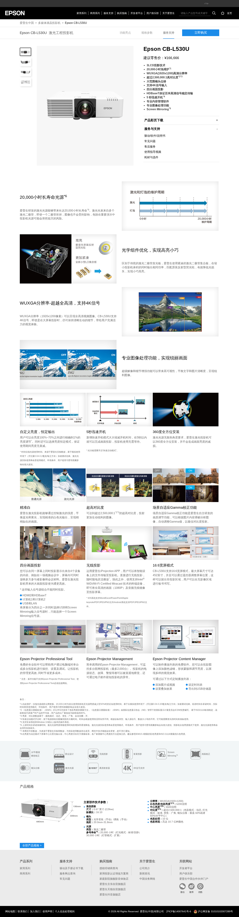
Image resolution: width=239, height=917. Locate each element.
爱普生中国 (27, 22)
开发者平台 (137, 13)
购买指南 (122, 13)
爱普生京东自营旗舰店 (113, 883)
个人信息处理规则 (65, 911)
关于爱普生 (168, 13)
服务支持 (108, 13)
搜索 (214, 13)
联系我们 (22, 911)
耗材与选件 (151, 157)
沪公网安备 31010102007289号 (215, 911)
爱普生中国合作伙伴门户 (193, 878)
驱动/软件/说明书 (154, 135)
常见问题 (150, 141)
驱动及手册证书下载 (71, 868)
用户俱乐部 (152, 13)
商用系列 (95, 13)
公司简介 (144, 868)
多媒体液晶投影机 (49, 22)
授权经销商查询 (109, 868)
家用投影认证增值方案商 (114, 873)
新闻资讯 (144, 873)
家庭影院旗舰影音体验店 (114, 878)
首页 (229, 13)
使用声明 (47, 911)
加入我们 (35, 911)
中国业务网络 (147, 878)
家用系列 (81, 13)
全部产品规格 (31, 845)
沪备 (178, 911)
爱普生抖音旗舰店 (110, 894)
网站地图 (10, 911)
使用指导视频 (152, 151)
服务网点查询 (67, 873)
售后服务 (150, 146)
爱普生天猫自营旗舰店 (113, 889)
